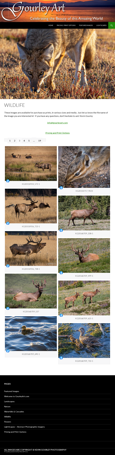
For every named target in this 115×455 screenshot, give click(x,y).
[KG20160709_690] (31, 333)
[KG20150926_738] (31, 248)
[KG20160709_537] (31, 291)
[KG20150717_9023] (84, 167)
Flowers (7, 421)
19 (39, 140)
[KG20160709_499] (84, 255)
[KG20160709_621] (84, 298)
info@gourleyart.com (57, 122)
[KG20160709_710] (84, 340)
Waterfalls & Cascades (14, 411)
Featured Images (86, 25)
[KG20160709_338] (84, 213)
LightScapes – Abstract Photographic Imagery (24, 427)
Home (51, 25)
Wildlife (7, 416)
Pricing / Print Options (66, 25)
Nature (7, 406)
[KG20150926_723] (31, 206)
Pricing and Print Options (57, 132)
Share (7, 180)
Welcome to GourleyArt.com (16, 396)
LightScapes (101, 25)
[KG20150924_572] (31, 163)
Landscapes (9, 401)
